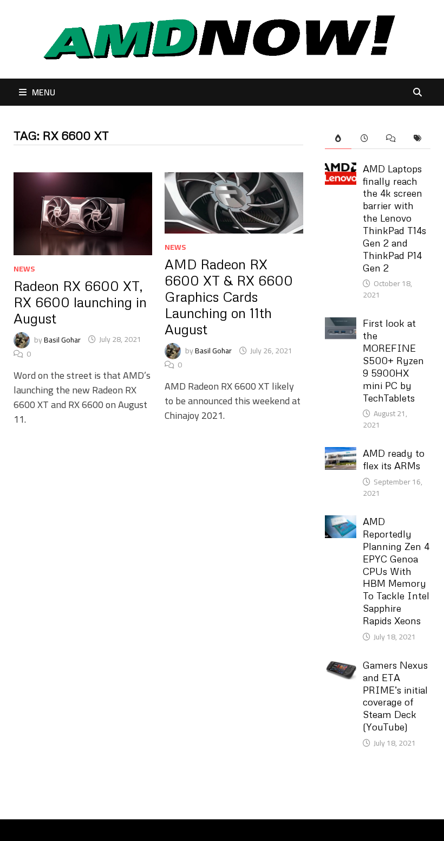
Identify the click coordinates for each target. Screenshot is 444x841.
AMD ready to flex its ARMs (394, 459)
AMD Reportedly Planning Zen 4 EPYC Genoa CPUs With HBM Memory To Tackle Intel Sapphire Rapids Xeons (396, 570)
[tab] (338, 138)
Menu (43, 92)
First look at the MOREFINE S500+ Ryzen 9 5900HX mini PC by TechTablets (393, 360)
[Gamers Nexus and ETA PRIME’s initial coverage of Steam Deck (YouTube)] (341, 666)
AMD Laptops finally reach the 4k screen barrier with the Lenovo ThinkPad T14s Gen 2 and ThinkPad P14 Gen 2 (394, 218)
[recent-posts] (364, 138)
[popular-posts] (338, 138)
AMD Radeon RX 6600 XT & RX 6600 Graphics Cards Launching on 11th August (229, 297)
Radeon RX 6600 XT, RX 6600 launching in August (80, 302)
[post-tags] (417, 138)
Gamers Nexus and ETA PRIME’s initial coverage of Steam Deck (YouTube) (395, 696)
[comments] (390, 138)
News (24, 269)
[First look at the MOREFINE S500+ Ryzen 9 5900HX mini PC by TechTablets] (341, 324)
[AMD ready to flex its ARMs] (341, 454)
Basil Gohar (62, 339)
